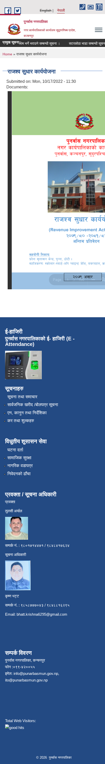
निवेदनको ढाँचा (19, 473)
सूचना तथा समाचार (22, 396)
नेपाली (61, 10)
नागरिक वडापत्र (20, 465)
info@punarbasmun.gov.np (36, 673)
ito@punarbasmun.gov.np (26, 680)
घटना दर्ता (15, 450)
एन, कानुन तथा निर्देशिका (27, 412)
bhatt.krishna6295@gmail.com (42, 614)
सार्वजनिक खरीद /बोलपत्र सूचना (32, 404)
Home (7, 54)
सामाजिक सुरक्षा (19, 457)
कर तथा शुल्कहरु (20, 420)
